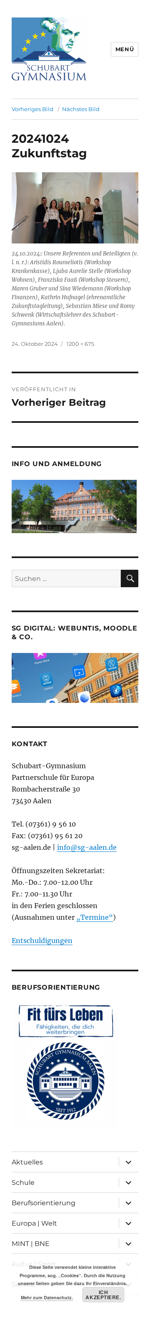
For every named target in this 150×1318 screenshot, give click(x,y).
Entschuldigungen (42, 940)
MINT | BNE (31, 1244)
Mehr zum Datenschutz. (47, 1297)
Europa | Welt (34, 1223)
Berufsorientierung (43, 1203)
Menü (124, 49)
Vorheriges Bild (32, 109)
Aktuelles (27, 1162)
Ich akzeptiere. (103, 1294)
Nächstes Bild (81, 109)
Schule (23, 1182)
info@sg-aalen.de (87, 847)
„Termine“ (94, 917)
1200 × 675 (80, 343)
